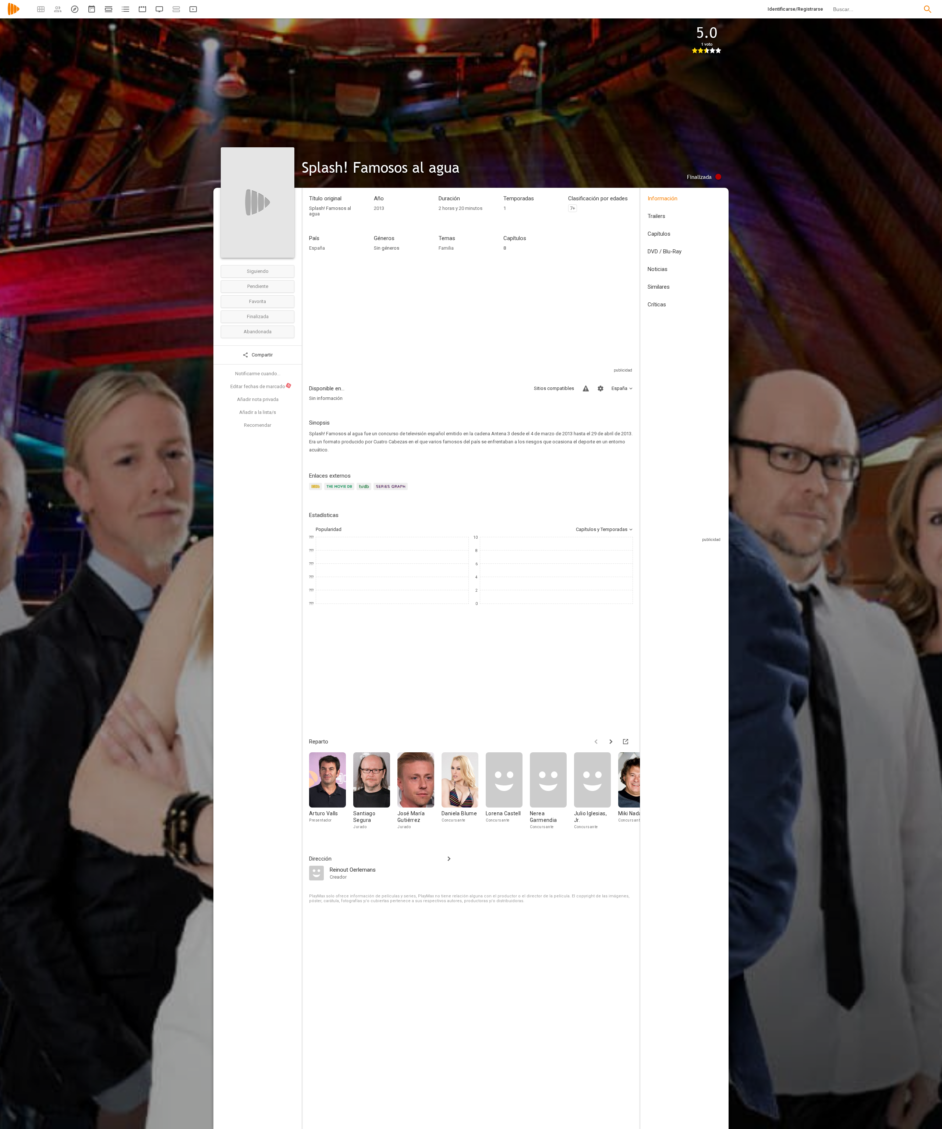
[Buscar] (927, 9)
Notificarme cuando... (257, 373)
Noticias (657, 269)
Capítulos (659, 234)
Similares (659, 287)
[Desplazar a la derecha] (610, 741)
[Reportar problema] (585, 388)
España (317, 248)
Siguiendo (258, 271)
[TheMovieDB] (340, 490)
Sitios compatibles (554, 388)
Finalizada (258, 316)
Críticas (657, 304)
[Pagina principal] (13, 14)
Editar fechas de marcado (260, 386)
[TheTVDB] (365, 490)
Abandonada (258, 331)
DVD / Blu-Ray (664, 251)
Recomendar (257, 425)
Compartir (262, 355)
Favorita (257, 301)
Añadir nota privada (258, 399)
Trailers (656, 216)
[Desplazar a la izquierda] (596, 741)
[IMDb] (316, 490)
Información (662, 198)
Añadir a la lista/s (257, 412)
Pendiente (257, 286)
